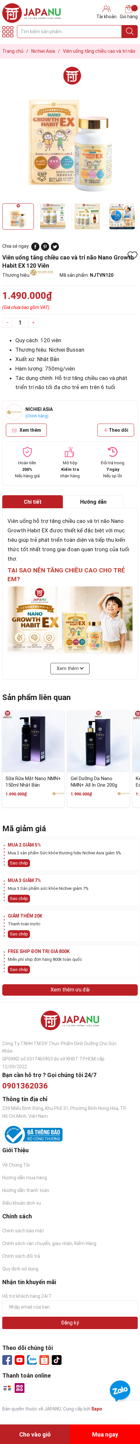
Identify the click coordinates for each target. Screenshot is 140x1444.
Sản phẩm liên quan (36, 697)
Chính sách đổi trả (21, 1256)
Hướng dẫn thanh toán (25, 1190)
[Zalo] (32, 1360)
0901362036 (25, 1085)
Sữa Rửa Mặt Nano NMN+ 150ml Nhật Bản (33, 782)
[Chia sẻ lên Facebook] (35, 249)
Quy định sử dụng (20, 1268)
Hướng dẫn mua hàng (24, 1177)
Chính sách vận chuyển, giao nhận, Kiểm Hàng (49, 1243)
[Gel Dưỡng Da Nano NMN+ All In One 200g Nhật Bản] (98, 741)
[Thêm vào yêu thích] (132, 255)
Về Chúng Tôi (16, 1165)
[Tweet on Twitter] (55, 249)
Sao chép (19, 863)
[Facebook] (7, 1360)
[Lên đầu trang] (122, 1413)
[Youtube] (19, 1360)
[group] (70, 132)
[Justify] (130, 31)
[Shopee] (44, 1360)
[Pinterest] (45, 249)
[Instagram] (57, 1360)
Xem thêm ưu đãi (70, 990)
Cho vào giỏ (35, 1434)
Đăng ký (70, 1323)
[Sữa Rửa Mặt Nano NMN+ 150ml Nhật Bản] (33, 741)
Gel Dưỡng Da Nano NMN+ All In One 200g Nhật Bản (94, 785)
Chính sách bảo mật (23, 1230)
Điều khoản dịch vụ (21, 1203)
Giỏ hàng (129, 16)
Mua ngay (105, 1434)
